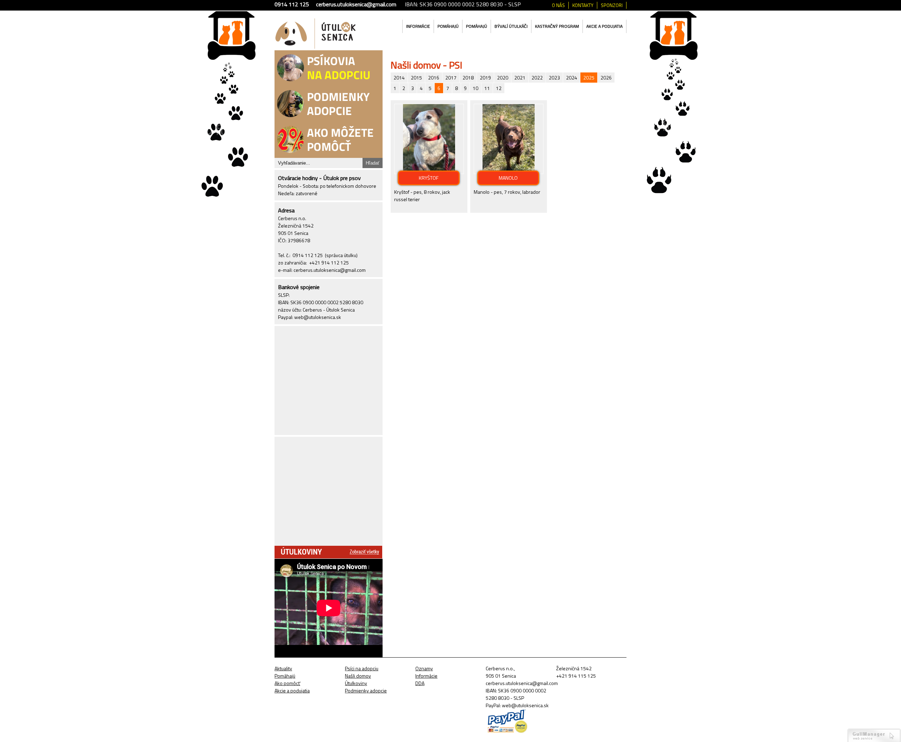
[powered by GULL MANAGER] (874, 735)
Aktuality (283, 668)
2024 (571, 77)
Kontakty (582, 5)
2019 (485, 77)
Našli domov (358, 675)
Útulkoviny (356, 683)
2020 (502, 77)
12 (499, 88)
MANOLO (508, 177)
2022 (537, 77)
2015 (416, 77)
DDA (419, 683)
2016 (433, 77)
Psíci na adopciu (361, 668)
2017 (450, 77)
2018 (468, 77)
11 (487, 88)
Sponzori (612, 5)
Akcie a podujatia (604, 26)
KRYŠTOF (429, 177)
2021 (519, 77)
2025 (588, 77)
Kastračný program (557, 26)
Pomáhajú (448, 26)
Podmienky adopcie (366, 690)
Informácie (418, 26)
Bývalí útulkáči (511, 26)
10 (475, 88)
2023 (554, 77)
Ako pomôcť (287, 683)
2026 (606, 77)
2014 (399, 77)
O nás (558, 5)
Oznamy (424, 668)
